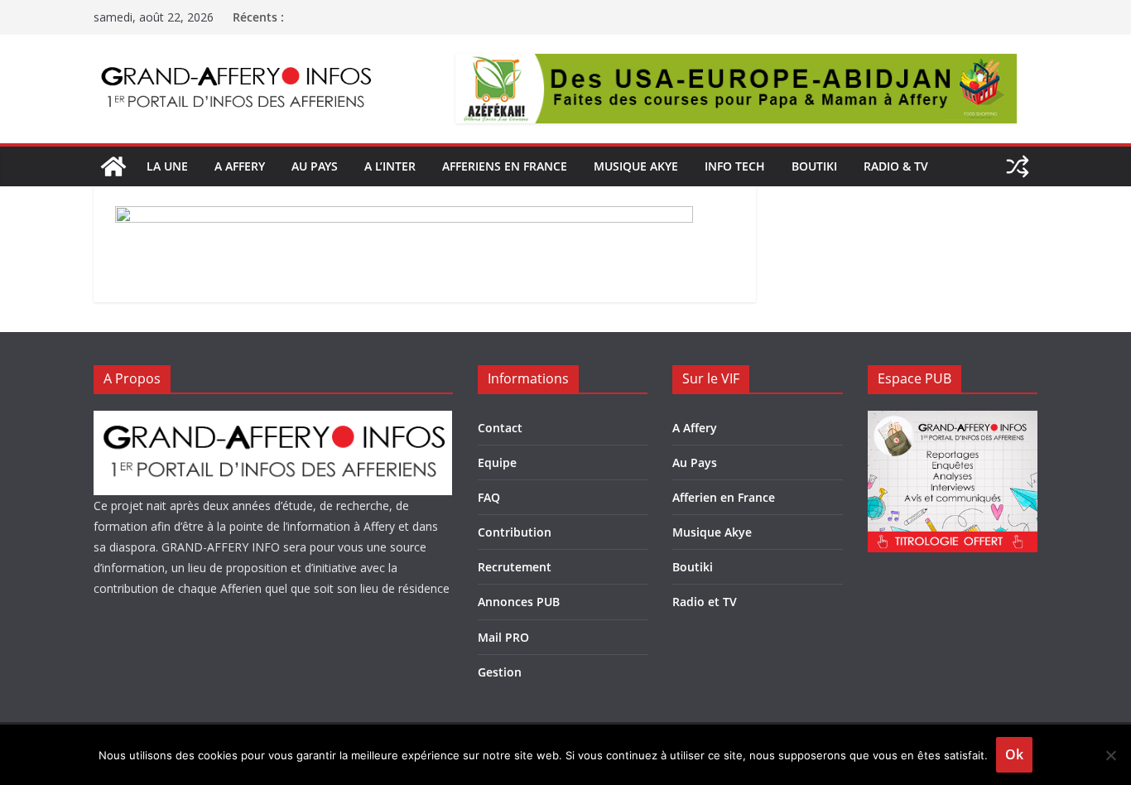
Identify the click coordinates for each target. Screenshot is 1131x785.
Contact (500, 428)
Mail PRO (503, 637)
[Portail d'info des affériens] (113, 166)
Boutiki (814, 166)
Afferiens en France (504, 166)
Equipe (497, 462)
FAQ (489, 497)
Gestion (500, 672)
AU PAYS (314, 166)
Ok (1014, 754)
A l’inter (390, 166)
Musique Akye (636, 166)
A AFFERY (239, 166)
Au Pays (694, 462)
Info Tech (735, 166)
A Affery (694, 428)
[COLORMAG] (273, 421)
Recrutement (514, 567)
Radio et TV (704, 601)
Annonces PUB (519, 601)
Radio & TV (896, 166)
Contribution (514, 532)
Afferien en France (723, 497)
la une (167, 166)
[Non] (1110, 755)
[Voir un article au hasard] (1017, 166)
